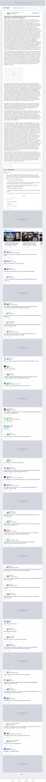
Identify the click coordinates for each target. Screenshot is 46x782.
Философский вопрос (13, 566)
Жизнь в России (12, 260)
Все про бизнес (12, 13)
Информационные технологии (15, 732)
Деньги (10, 459)
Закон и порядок (12, 511)
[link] (12, 238)
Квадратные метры (13, 584)
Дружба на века (12, 644)
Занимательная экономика (14, 417)
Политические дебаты (14, 330)
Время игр (11, 636)
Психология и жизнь (13, 303)
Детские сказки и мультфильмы (16, 476)
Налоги (10, 425)
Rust (10, 620)
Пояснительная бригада (14, 251)
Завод (10, 357)
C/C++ (10, 365)
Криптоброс (12, 373)
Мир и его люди (12, 593)
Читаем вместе (12, 697)
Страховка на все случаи (14, 382)
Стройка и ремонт (13, 575)
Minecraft (11, 679)
